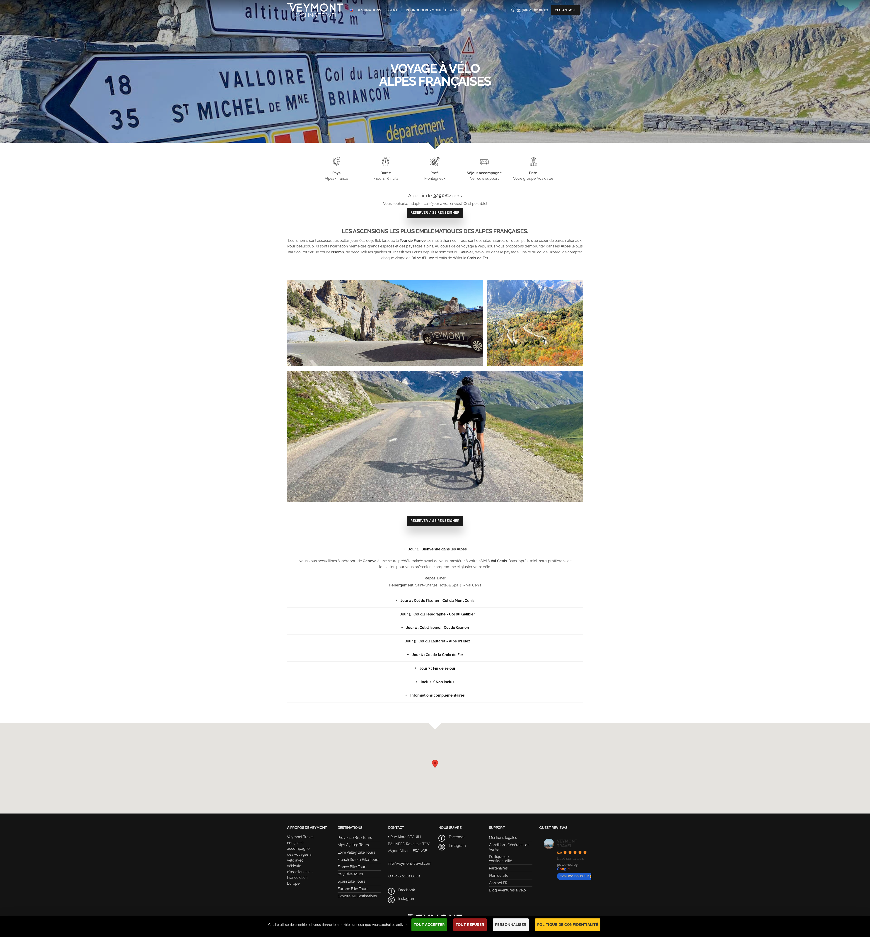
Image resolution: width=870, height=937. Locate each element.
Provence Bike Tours (355, 837)
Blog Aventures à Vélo (507, 890)
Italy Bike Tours (350, 874)
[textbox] (435, 249)
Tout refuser (470, 924)
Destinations (368, 10)
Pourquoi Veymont (424, 10)
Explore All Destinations (357, 896)
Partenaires (498, 868)
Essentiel (393, 10)
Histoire (453, 10)
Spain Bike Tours (351, 881)
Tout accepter (429, 924)
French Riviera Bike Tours (358, 859)
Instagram (406, 898)
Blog (469, 10)
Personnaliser (511, 924)
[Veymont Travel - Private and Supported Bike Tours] (315, 10)
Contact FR (498, 883)
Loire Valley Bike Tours (356, 852)
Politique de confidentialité (500, 859)
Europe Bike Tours (353, 889)
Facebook (406, 890)
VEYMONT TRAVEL (567, 843)
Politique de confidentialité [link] (567, 924)
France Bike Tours (352, 867)
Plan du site (498, 875)
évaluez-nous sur (574, 876)
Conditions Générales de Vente (509, 847)
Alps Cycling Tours (353, 845)
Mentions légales (503, 837)
